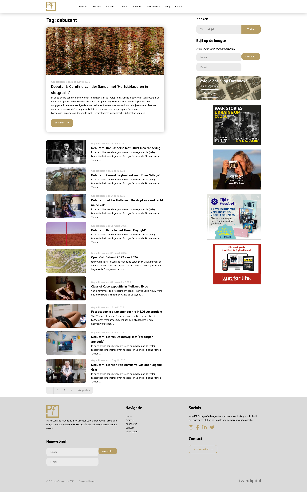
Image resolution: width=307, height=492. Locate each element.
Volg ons (211, 93)
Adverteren (132, 431)
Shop (167, 6)
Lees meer (60, 122)
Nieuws (83, 6)
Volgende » (84, 390)
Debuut (125, 6)
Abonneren (131, 423)
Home (129, 416)
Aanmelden (250, 56)
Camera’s (111, 6)
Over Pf (137, 6)
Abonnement (153, 6)
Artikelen (96, 6)
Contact (179, 6)
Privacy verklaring (86, 481)
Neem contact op (201, 449)
